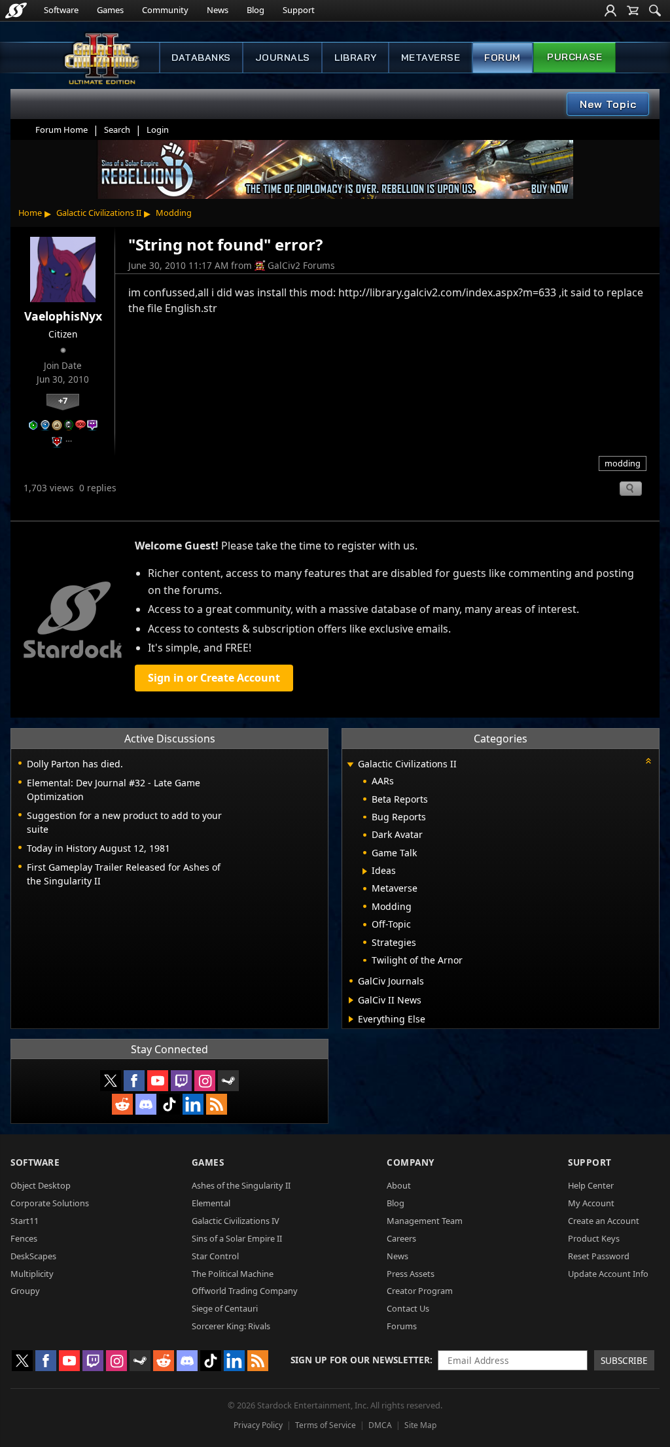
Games (110, 10)
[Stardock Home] (16, 10)
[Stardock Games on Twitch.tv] (181, 1080)
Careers (401, 1238)
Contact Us (408, 1308)
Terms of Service (325, 1425)
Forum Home (61, 129)
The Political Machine (232, 1274)
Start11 (24, 1221)
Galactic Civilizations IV (235, 1221)
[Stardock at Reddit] (122, 1104)
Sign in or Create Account (214, 678)
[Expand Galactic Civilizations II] (350, 765)
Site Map (420, 1425)
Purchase (574, 57)
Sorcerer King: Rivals (231, 1326)
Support (299, 10)
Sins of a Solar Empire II (237, 1238)
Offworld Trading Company (245, 1291)
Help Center (591, 1185)
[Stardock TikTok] (169, 1104)
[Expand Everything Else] (351, 1019)
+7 (62, 400)
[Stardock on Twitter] (110, 1080)
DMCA (380, 1425)
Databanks (201, 57)
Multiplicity (32, 1274)
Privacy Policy (258, 1425)
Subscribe (624, 1360)
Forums (402, 1326)
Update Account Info (608, 1274)
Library (355, 57)
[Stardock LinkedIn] (193, 1104)
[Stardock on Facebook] (134, 1080)
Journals (282, 57)
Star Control (215, 1256)
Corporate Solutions (49, 1203)
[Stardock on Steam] (228, 1080)
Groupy (25, 1291)
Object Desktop (40, 1185)
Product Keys (594, 1238)
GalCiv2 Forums (301, 265)
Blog (255, 10)
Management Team (425, 1221)
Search (117, 129)
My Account (591, 1203)
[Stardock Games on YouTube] (157, 1080)
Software (61, 10)
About (399, 1185)
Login (158, 129)
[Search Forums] (655, 10)
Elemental (211, 1203)
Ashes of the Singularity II (241, 1185)
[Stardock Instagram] (205, 1080)
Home (30, 212)
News (217, 10)
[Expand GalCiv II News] (351, 1000)
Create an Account (603, 1221)
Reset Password (598, 1256)
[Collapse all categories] (648, 760)
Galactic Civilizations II (98, 212)
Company (410, 1162)
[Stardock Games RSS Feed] (216, 1104)
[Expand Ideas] (364, 871)
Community (165, 10)
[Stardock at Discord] (146, 1104)
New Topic (608, 104)
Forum (502, 57)
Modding (174, 212)
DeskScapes (33, 1256)
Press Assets (410, 1274)
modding (623, 463)
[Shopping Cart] (633, 10)
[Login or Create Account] (610, 10)
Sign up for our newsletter (360, 1359)
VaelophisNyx (63, 316)
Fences (23, 1238)
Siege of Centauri (225, 1308)
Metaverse (431, 57)
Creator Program (420, 1291)
